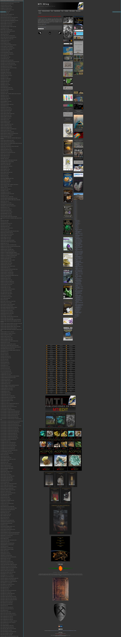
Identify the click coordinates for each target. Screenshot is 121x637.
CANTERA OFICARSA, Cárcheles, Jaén (4, 201)
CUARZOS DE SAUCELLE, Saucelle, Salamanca (5, 474)
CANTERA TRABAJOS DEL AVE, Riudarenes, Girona (6, 223)
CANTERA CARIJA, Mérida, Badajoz (4, 90)
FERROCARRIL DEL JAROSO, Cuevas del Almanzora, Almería (7, 520)
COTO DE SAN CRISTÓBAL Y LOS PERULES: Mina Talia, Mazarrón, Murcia (8, 433)
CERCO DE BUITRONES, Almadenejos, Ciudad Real (6, 296)
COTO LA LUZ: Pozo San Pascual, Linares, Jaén (5, 371)
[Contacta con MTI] (68, 41)
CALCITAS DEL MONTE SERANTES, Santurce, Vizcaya (6, 52)
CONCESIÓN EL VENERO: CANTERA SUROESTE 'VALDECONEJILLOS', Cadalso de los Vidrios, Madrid (11, 330)
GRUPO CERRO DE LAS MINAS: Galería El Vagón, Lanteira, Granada (8, 596)
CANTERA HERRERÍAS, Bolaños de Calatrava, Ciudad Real (7, 161)
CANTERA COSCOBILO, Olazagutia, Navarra (5, 98)
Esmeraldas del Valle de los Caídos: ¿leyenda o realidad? (49, 16)
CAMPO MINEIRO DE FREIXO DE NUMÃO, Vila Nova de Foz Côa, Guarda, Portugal (9, 61)
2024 (75, 202)
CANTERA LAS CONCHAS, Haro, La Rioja (5, 169)
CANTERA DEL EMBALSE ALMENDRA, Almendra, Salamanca (7, 140)
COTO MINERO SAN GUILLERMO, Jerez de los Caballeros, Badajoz (7, 397)
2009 (75, 218)
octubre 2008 (76, 222)
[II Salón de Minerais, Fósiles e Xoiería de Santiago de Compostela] (68, 202)
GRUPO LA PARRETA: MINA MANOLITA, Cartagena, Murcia (7, 625)
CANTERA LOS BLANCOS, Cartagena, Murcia (5, 181)
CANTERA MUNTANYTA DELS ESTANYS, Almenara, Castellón (7, 193)
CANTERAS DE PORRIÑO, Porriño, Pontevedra (5, 238)
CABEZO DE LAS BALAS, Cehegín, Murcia (5, 32)
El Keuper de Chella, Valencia (78, 239)
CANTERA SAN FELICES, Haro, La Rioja (4, 207)
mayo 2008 (76, 227)
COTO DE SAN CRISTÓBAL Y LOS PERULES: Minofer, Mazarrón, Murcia (8, 439)
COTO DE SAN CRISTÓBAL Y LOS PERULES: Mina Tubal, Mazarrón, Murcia (8, 436)
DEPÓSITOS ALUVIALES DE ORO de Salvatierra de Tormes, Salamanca (8, 486)
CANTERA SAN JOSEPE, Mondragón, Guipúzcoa (5, 210)
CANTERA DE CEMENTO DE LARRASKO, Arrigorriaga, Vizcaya (7, 113)
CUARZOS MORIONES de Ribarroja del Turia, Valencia (6, 480)
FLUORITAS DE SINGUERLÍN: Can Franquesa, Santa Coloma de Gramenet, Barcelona (10, 532)
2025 (75, 201)
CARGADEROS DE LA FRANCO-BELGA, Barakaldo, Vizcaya (7, 281)
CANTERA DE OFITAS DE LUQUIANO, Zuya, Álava (6, 127)
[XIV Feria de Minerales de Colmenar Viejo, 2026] (68, 186)
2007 (75, 317)
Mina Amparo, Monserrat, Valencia (79, 252)
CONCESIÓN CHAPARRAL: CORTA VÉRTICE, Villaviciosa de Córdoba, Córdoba (9, 316)
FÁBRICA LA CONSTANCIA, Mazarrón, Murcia (5, 515)
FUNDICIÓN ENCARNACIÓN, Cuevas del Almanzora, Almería (7, 544)
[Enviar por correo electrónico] (38, 28)
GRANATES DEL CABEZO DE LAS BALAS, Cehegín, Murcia (7, 570)
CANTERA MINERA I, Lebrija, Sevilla (4, 190)
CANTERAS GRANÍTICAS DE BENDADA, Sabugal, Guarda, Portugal (8, 241)
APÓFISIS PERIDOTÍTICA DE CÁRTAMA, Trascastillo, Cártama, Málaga (8, 26)
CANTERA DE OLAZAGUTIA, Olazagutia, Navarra (5, 130)
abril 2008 (76, 228)
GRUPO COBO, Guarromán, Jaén (4, 605)
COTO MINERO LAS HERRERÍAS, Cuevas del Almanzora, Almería (7, 386)
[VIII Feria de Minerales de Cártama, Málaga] (68, 234)
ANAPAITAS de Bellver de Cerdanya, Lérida (5, 11)
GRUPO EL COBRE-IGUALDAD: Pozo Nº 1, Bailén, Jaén (6, 616)
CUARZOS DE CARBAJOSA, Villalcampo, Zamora (5, 457)
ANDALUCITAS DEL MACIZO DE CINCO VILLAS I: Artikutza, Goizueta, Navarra (9, 17)
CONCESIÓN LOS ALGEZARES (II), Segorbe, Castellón (6, 339)
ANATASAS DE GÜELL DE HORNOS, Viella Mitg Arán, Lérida (7, 14)
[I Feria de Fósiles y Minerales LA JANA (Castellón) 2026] (68, 217)
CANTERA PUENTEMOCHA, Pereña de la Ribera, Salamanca (7, 204)
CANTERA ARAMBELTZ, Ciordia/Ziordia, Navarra (5, 72)
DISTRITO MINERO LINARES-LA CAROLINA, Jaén (6, 494)
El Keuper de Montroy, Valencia (78, 240)
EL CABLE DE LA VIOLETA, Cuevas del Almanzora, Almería (7, 503)
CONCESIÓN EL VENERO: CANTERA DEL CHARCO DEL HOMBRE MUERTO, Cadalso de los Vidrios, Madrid (10, 321)
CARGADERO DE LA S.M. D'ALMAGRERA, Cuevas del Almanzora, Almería (8, 255)
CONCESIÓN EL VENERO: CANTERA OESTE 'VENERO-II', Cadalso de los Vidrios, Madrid (10, 326)
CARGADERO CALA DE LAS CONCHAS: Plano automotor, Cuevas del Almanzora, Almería (10, 246)
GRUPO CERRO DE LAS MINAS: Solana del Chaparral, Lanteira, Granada (8, 599)
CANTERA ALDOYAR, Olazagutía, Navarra (5, 69)
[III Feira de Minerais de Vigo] (68, 250)
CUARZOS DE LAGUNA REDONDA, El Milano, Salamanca (6, 468)
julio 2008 (76, 225)
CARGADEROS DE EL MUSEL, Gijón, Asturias (5, 278)
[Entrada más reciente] (39, 33)
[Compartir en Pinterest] (43, 28)
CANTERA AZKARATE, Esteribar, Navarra (4, 81)
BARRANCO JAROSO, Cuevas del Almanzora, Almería (6, 29)
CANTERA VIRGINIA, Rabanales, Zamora (5, 226)
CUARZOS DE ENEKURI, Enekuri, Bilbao (4, 460)
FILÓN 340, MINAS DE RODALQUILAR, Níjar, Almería (6, 523)
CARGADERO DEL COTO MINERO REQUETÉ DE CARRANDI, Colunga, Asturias (9, 275)
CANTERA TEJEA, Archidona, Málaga (4, 220)
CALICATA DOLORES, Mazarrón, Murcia (4, 58)
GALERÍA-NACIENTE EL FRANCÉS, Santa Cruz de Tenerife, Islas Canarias (8, 567)
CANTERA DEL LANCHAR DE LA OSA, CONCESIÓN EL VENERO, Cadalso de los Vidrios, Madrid (11, 143)
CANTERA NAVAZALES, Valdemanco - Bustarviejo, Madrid (6, 196)
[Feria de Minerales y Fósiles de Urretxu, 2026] (68, 314)
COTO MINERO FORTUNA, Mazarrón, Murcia (5, 383)
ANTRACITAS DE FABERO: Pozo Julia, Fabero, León (6, 23)
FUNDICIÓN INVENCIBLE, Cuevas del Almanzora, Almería (6, 547)
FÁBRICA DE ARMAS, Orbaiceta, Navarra (5, 512)
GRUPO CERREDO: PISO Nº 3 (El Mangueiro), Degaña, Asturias (7, 593)
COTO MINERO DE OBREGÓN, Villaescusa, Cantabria (6, 380)
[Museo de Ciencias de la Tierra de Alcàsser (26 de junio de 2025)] (78, 176)
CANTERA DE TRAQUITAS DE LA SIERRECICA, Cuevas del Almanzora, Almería (9, 133)
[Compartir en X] (40, 28)
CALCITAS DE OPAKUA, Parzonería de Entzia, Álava (6, 49)
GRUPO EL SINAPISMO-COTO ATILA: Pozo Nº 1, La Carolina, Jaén (7, 622)
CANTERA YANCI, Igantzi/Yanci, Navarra (4, 229)
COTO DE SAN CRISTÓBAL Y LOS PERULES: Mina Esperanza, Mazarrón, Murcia (9, 417)
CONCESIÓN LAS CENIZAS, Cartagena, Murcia (5, 336)
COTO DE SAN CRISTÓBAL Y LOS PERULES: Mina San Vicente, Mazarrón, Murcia (9, 428)
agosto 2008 (76, 224)
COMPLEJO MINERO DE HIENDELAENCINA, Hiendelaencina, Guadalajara (8, 307)
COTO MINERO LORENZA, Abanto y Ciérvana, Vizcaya (6, 388)
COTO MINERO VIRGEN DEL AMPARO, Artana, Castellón (6, 400)
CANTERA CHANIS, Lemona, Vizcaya (4, 95)
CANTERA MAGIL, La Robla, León (4, 187)
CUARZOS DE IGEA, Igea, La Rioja (4, 462)
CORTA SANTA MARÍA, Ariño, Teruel (4, 365)
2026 (75, 200)
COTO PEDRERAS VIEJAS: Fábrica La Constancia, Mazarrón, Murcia (8, 442)
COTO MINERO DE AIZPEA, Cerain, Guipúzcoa (5, 374)
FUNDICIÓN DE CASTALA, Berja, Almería (5, 541)
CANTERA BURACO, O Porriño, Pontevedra (5, 84)
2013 (75, 214)
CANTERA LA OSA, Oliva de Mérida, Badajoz (5, 164)
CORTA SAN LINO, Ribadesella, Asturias (4, 362)
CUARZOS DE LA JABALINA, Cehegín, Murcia (5, 465)
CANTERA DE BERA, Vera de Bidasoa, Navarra (5, 107)
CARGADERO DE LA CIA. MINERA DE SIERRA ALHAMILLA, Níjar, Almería (8, 252)
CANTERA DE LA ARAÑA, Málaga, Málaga (5, 122)
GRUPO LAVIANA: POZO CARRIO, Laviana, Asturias (6, 634)
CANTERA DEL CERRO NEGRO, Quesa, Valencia (5, 136)
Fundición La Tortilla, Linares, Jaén (79, 304)
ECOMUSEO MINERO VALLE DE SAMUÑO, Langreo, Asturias (7, 500)
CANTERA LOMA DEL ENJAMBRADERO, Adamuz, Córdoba (7, 178)
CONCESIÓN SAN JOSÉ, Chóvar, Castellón (5, 342)
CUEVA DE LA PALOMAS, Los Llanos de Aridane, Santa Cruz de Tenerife (8, 483)
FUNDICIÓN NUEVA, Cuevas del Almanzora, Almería (6, 555)
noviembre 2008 (77, 221)
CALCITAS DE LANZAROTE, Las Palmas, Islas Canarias (6, 46)
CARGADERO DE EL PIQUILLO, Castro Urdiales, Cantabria (7, 249)
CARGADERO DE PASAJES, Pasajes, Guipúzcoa (5, 264)
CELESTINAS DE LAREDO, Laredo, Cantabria (5, 287)
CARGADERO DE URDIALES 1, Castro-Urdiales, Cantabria (6, 272)
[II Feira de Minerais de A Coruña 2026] (68, 282)
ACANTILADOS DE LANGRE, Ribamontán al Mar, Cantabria (7, 3)
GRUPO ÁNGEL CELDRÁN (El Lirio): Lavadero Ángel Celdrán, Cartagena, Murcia (9, 578)
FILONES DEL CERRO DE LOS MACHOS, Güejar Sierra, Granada (7, 529)
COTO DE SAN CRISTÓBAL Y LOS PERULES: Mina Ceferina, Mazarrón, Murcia (9, 415)
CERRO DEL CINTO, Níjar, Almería (4, 299)
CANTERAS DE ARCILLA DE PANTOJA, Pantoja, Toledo (6, 232)
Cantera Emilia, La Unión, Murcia (78, 253)
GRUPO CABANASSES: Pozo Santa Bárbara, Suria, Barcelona (7, 584)
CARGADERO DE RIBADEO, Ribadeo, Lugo (5, 267)
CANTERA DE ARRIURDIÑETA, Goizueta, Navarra (5, 101)
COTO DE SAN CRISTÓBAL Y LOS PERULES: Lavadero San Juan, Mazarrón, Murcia (9, 412)
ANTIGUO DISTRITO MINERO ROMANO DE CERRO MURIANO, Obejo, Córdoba (9, 20)
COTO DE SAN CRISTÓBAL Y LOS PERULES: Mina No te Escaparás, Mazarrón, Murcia (10, 422)
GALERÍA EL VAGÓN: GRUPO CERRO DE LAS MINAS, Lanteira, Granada (8, 564)
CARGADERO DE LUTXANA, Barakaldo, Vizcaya (5, 258)
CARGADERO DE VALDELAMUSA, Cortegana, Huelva (6, 270)
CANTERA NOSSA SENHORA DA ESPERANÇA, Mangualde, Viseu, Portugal (8, 198)
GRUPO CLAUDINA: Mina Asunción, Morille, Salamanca (6, 602)
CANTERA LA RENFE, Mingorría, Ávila (4, 167)
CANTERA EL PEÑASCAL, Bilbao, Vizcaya (5, 155)
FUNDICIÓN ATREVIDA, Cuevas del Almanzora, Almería (6, 535)
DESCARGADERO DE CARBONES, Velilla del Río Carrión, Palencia (7, 489)
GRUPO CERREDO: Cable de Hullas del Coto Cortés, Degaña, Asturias (8, 590)
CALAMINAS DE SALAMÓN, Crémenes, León (5, 40)
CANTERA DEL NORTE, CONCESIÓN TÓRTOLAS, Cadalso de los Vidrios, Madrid (9, 146)
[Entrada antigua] (60, 33)
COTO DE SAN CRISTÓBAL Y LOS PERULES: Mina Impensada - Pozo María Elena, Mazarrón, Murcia (10, 419)
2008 (75, 219)
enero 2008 (76, 316)
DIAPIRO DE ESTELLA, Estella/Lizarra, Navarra (5, 491)
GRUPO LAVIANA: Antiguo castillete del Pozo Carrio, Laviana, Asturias (8, 628)
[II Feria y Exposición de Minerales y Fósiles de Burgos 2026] (68, 266)
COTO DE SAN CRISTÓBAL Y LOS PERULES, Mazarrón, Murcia (7, 409)
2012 (75, 215)
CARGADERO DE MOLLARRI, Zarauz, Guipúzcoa (5, 261)
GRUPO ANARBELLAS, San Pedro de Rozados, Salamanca (7, 576)
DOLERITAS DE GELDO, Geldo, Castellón (5, 497)
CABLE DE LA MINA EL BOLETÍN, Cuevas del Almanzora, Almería (7, 35)
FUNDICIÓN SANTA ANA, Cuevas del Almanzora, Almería (6, 561)
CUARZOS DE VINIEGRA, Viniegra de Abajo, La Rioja (6, 477)
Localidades (3, 11)
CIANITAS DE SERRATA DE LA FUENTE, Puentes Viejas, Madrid (7, 304)
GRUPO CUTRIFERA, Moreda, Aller (4, 610)
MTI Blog (43, 4)
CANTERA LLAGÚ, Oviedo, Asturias (4, 175)
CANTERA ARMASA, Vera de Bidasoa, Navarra (5, 78)
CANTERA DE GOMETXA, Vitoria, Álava (4, 119)
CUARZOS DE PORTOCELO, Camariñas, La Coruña (6, 471)
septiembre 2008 (77, 223)
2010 (75, 217)
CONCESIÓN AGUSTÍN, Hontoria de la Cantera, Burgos (6, 310)
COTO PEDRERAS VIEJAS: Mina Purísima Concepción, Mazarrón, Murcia (8, 445)
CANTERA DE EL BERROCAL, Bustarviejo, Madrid (5, 116)
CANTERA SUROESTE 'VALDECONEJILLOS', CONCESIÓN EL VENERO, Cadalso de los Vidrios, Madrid (11, 218)
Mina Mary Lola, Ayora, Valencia (78, 290)
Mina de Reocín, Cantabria (78, 275)
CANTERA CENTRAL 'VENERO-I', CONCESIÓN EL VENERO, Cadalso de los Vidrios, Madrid (10, 93)
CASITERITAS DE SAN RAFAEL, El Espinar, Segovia (6, 284)
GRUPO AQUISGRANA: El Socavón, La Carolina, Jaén (6, 573)
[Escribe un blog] (39, 28)
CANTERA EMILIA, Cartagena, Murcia (4, 158)
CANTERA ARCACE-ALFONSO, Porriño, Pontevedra (6, 75)
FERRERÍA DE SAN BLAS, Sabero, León (5, 518)
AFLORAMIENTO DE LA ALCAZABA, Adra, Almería (6, 8)
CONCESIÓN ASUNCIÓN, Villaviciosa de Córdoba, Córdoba (7, 313)
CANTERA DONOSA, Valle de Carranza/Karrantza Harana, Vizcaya (7, 152)
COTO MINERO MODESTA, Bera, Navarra (5, 391)
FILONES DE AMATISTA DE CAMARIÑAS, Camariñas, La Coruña (7, 526)
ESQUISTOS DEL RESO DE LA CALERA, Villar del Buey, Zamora (7, 509)
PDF (45, 24)
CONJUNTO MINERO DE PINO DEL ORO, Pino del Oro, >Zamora (7, 348)
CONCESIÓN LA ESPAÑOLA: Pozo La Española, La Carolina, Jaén (7, 333)
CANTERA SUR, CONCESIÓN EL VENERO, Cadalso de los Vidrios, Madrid (8, 216)
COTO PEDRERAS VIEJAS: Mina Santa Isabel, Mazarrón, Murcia (7, 448)
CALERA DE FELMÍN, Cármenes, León (4, 55)
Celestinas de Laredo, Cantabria (78, 246)
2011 (75, 216)
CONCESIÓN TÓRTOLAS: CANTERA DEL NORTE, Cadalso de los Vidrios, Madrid (9, 345)
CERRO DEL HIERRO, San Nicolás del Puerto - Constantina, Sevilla (7, 301)
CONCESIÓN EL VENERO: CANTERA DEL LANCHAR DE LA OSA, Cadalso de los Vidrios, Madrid (11, 323)
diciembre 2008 (77, 220)
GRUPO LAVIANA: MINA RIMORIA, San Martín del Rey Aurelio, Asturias (8, 631)
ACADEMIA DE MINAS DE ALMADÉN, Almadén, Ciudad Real (7, 0)
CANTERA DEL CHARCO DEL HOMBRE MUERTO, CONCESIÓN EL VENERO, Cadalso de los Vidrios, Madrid (10, 138)
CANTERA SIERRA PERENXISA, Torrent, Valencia (5, 213)
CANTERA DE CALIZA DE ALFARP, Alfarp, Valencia (6, 110)
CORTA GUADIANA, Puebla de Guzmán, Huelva (5, 357)
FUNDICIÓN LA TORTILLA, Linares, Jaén (5, 552)
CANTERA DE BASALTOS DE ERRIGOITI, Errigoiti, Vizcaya (6, 104)
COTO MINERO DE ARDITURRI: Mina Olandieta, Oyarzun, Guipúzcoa (8, 377)
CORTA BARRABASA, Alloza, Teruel (4, 351)
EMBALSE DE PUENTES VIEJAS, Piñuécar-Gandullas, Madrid (7, 506)
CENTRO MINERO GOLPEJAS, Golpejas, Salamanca (6, 293)
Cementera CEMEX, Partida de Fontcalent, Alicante (6, 290)
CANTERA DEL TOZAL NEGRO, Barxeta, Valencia (5, 149)
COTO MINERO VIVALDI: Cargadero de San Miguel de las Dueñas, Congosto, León (9, 403)
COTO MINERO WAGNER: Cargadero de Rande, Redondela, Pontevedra (8, 406)
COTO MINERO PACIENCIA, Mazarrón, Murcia (5, 394)
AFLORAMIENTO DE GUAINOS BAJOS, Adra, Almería (6, 6)
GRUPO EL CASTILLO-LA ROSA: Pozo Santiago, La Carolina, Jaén (7, 613)
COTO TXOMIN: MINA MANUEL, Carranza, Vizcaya (6, 451)
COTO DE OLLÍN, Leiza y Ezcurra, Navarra (5, 368)
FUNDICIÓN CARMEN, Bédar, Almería (4, 538)
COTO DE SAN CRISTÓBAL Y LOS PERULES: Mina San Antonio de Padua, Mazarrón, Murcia (10, 425)
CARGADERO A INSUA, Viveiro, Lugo (4, 243)
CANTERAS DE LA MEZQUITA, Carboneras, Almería (6, 235)
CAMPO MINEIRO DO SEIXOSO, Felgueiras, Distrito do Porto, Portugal (8, 64)
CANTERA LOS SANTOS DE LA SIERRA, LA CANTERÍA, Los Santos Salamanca (9, 184)
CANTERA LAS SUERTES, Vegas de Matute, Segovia (6, 172)
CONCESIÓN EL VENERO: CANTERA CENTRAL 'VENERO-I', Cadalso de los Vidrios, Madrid (10, 319)
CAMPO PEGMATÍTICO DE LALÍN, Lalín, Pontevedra (6, 66)
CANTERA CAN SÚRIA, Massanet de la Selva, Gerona (6, 87)
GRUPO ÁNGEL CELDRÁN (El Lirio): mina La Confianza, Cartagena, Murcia (8, 581)
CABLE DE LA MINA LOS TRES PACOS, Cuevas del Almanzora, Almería (8, 37)
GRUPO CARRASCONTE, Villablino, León (5, 587)
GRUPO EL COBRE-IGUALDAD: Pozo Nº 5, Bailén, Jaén (6, 619)
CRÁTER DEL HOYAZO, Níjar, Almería (4, 454)
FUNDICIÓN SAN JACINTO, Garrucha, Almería (5, 558)
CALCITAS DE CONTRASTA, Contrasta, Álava (5, 43)
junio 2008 (76, 226)
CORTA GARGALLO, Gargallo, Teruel (4, 354)
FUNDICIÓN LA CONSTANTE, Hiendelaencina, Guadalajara (6, 549)
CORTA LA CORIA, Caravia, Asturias (4, 359)
